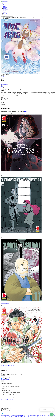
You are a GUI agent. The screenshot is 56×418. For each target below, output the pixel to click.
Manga (4, 6)
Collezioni (5, 9)
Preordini (5, 13)
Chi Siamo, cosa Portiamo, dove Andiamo (34, 415)
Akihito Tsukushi (4, 84)
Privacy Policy (15, 416)
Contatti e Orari (8, 416)
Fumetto (5, 8)
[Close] (1, 373)
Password (3, 375)
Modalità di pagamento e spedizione (17, 415)
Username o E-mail (5, 374)
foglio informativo (29, 17)
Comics (5, 7)
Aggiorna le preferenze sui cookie (31, 416)
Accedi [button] (4, 12)
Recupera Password (5, 379)
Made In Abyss (4, 76)
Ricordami (4, 378)
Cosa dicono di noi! (5, 415)
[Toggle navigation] (7, 1)
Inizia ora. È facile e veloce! (7, 399)
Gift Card (5, 10)
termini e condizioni (38, 17)
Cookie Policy (21, 416)
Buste (4, 4)
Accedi (2, 380)
